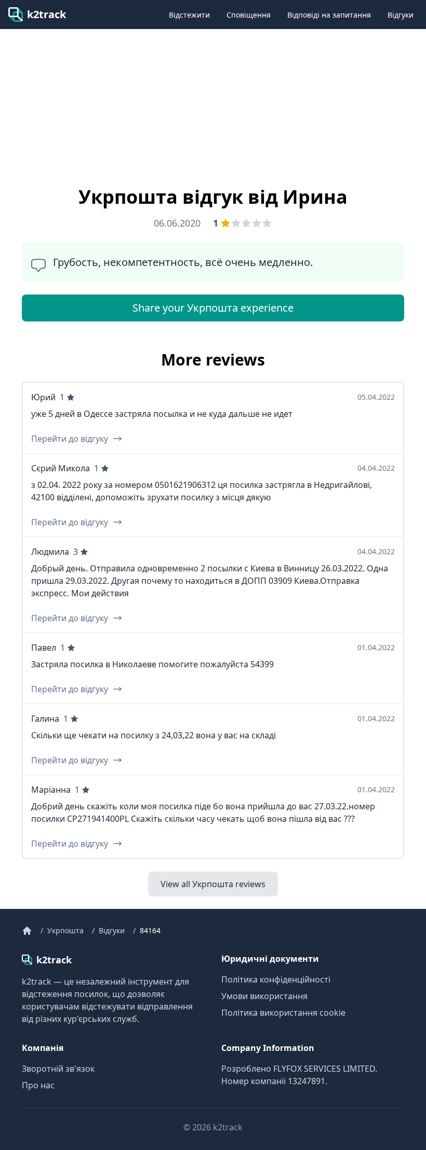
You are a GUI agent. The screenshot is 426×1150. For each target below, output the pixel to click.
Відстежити (189, 15)
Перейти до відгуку (69, 438)
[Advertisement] (91, 102)
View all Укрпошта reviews (213, 884)
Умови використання (264, 996)
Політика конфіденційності (275, 979)
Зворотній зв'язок (58, 1068)
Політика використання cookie (283, 1012)
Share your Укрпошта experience (213, 308)
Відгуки (401, 15)
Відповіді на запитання (329, 15)
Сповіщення (249, 15)
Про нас (38, 1085)
